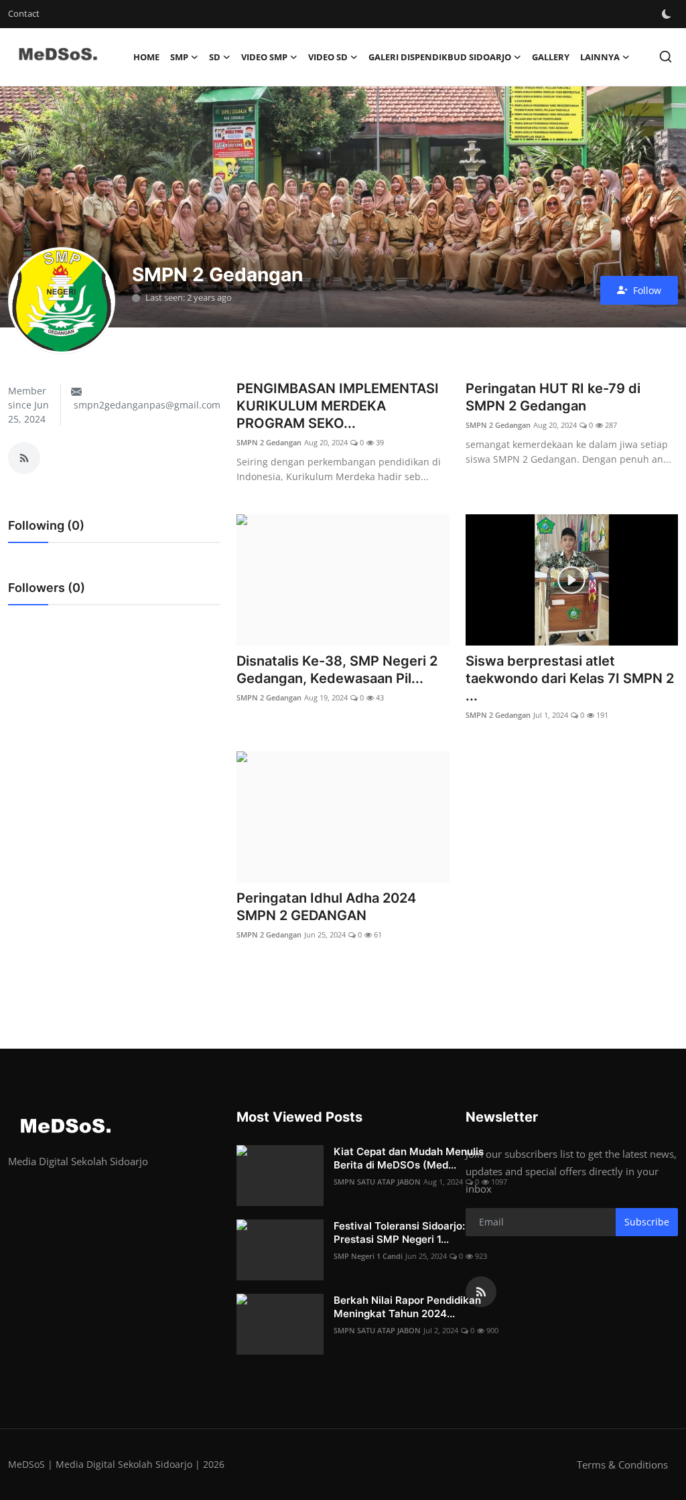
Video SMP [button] (264, 57)
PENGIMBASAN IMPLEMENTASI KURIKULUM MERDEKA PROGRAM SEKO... (337, 405)
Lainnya (600, 57)
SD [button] (214, 57)
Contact (24, 13)
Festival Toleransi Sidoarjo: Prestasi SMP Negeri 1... (399, 1232)
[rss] (481, 1291)
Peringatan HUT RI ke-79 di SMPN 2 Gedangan (553, 397)
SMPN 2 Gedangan (268, 442)
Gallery (550, 57)
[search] (665, 56)
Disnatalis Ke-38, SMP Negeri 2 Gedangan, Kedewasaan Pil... (336, 669)
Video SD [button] (328, 57)
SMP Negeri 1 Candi (368, 1256)
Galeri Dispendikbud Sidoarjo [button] (439, 57)
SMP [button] (179, 57)
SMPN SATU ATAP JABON (377, 1182)
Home (146, 57)
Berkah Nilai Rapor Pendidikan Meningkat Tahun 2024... (407, 1307)
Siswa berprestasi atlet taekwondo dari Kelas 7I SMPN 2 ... (570, 678)
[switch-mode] (666, 14)
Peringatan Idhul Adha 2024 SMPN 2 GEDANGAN (326, 906)
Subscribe (646, 1221)
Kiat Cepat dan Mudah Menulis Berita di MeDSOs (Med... (409, 1158)
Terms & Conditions (622, 1464)
